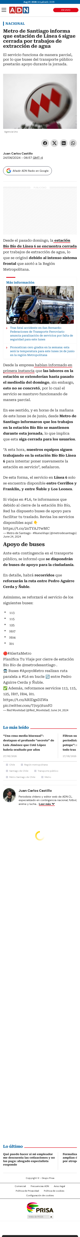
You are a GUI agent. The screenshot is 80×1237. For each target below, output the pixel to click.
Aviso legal (59, 1186)
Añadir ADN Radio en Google (31, 170)
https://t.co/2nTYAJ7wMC (26, 528)
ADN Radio (19, 10)
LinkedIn (64, 143)
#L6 (27, 499)
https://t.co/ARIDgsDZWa (25, 700)
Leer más (45, 803)
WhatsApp (73, 143)
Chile (12, 764)
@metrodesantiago (38, 665)
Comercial (20, 1186)
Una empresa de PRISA (40, 1207)
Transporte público (48, 770)
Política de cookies (54, 1190)
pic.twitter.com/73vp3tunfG (27, 705)
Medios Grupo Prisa (40, 1216)
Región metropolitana (36, 764)
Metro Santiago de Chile (22, 777)
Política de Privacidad (27, 1190)
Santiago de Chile (18, 770)
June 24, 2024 (12, 537)
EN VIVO (65, 10)
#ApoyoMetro (32, 671)
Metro (48, 777)
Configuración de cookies (40, 1195)
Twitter (54, 143)
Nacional (15, 23)
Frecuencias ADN (40, 1186)
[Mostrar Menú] (4, 10)
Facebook (45, 143)
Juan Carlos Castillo (18, 153)
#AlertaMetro (19, 653)
